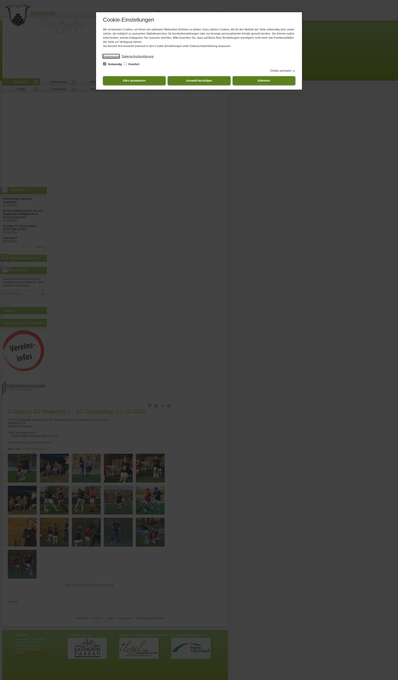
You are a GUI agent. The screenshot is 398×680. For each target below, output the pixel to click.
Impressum (111, 56)
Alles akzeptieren (134, 80)
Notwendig (115, 64)
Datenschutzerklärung (138, 56)
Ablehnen (264, 80)
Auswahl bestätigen (199, 80)
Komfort (133, 64)
